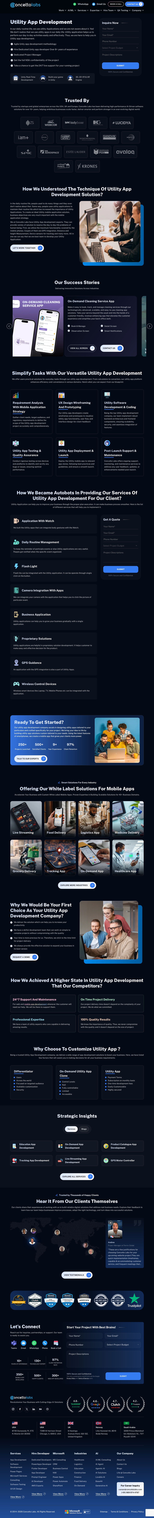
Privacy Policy (78, 782)
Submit (128, 779)
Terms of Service (91, 782)
